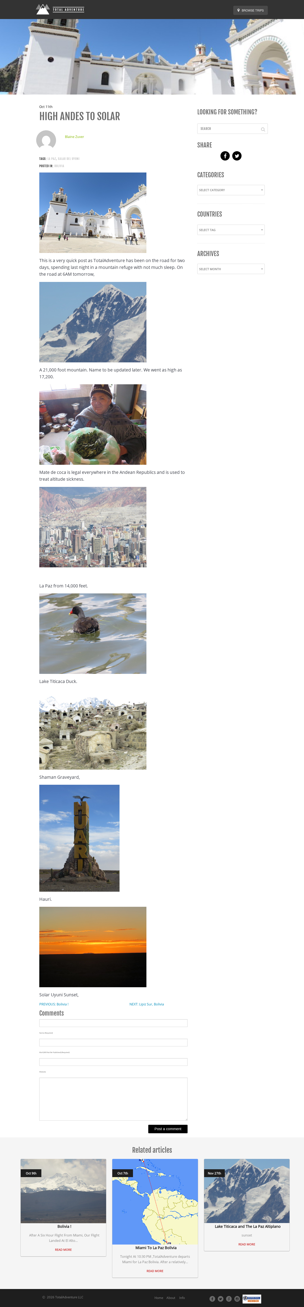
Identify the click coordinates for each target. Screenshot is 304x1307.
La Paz (52, 159)
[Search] (261, 128)
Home (158, 1298)
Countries (209, 214)
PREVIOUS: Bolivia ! (53, 1004)
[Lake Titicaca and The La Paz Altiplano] (247, 1190)
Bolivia (59, 166)
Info (182, 1298)
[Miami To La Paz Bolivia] (155, 1201)
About (170, 1298)
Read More (63, 1250)
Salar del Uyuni (69, 159)
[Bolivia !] (63, 1190)
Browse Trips (252, 10)
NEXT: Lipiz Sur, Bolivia (146, 1004)
